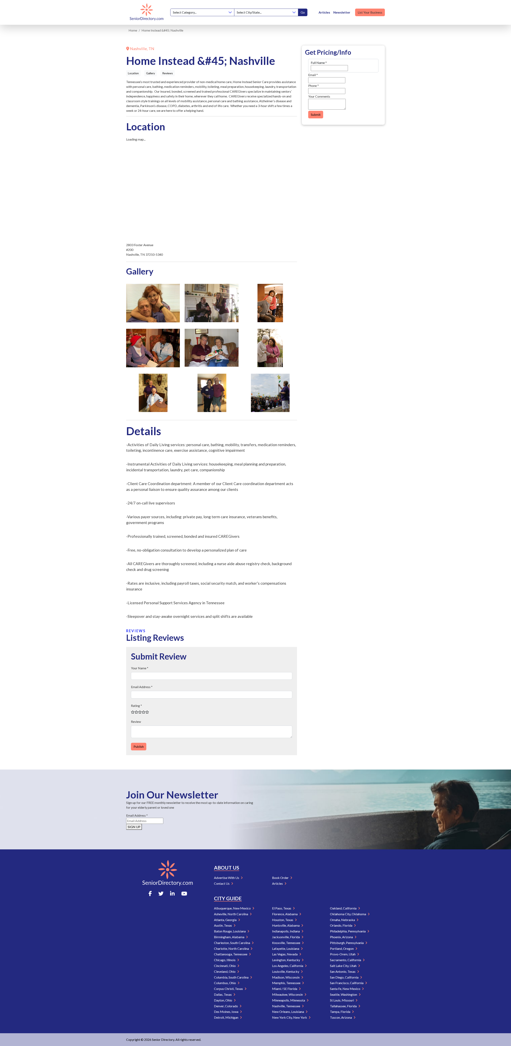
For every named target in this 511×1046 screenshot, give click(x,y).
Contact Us (222, 883)
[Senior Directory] (146, 12)
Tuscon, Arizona (341, 1017)
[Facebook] (150, 893)
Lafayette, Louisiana (286, 948)
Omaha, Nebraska (343, 920)
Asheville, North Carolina (231, 914)
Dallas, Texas (223, 994)
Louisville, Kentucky (286, 971)
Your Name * (139, 668)
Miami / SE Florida (285, 989)
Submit (316, 114)
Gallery (150, 73)
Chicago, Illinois (225, 960)
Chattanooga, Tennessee (231, 954)
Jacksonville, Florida (286, 937)
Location (133, 73)
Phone (313, 85)
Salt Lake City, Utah (343, 966)
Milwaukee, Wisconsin (287, 994)
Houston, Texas (283, 920)
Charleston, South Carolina (232, 943)
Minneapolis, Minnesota (289, 1000)
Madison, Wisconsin (286, 977)
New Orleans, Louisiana (288, 1011)
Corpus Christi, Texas (229, 989)
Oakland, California (343, 908)
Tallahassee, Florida (343, 1006)
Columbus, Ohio (225, 983)
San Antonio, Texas (343, 971)
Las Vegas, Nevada (285, 954)
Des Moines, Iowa (226, 1011)
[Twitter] (160, 893)
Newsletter (341, 12)
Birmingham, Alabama (229, 937)
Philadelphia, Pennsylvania (348, 931)
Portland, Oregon (342, 948)
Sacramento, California (346, 960)
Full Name (319, 62)
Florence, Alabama (285, 914)
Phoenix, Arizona (342, 937)
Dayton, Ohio (223, 1000)
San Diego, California (344, 977)
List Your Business (370, 12)
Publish (139, 746)
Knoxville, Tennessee (286, 943)
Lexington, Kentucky (286, 960)
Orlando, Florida (341, 925)
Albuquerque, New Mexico (232, 908)
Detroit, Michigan (226, 1017)
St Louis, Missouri (342, 1000)
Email (313, 75)
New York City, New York (290, 1017)
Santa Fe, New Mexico (345, 989)
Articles (324, 12)
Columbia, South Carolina (231, 977)
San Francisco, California (347, 983)
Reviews (167, 73)
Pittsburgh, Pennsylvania (347, 943)
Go (303, 12)
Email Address (137, 815)
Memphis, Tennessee (286, 983)
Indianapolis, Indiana (286, 931)
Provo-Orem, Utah (343, 954)
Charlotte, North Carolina (232, 948)
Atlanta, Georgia (225, 920)
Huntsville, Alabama (286, 925)
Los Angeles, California (288, 966)
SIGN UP (134, 827)
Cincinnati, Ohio (225, 966)
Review (136, 721)
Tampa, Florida (340, 1011)
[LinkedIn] (172, 893)
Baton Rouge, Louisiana (230, 931)
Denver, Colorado (226, 1006)
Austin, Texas (223, 925)
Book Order (280, 878)
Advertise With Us (227, 878)
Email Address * (142, 687)
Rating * (136, 705)
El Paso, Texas (282, 908)
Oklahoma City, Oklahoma (348, 914)
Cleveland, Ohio (225, 971)
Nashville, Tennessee (286, 1006)
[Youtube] (184, 893)
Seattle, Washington (344, 994)
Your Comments (319, 96)
